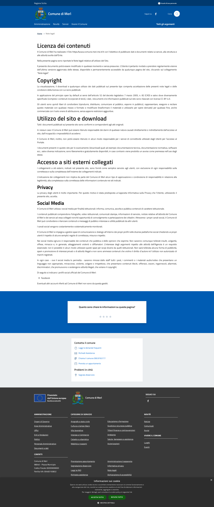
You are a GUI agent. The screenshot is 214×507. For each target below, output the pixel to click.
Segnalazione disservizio (81, 465)
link (131, 492)
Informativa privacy (115, 465)
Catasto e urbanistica (80, 439)
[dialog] (107, 492)
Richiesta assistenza (79, 474)
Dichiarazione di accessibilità (119, 474)
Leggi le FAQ (76, 470)
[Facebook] (154, 13)
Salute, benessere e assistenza (120, 439)
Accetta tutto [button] (97, 497)
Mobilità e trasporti (79, 443)
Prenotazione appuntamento (83, 461)
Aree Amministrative (43, 425)
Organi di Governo (41, 421)
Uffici (36, 430)
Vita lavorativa (77, 430)
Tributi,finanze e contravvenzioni (121, 430)
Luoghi (147, 442)
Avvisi (146, 430)
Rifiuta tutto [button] (117, 497)
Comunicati (149, 425)
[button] (107, 503)
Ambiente (111, 434)
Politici (37, 439)
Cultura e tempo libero (80, 425)
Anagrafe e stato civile (80, 421)
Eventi (147, 447)
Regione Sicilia (40, 3)
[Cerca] (177, 14)
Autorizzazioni (113, 443)
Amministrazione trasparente (119, 461)
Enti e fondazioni (41, 434)
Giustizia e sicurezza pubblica (119, 425)
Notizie (147, 421)
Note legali (112, 470)
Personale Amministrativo (45, 443)
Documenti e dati (41, 448)
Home (39, 33)
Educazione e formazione (117, 421)
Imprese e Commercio (80, 434)
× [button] (211, 480)
